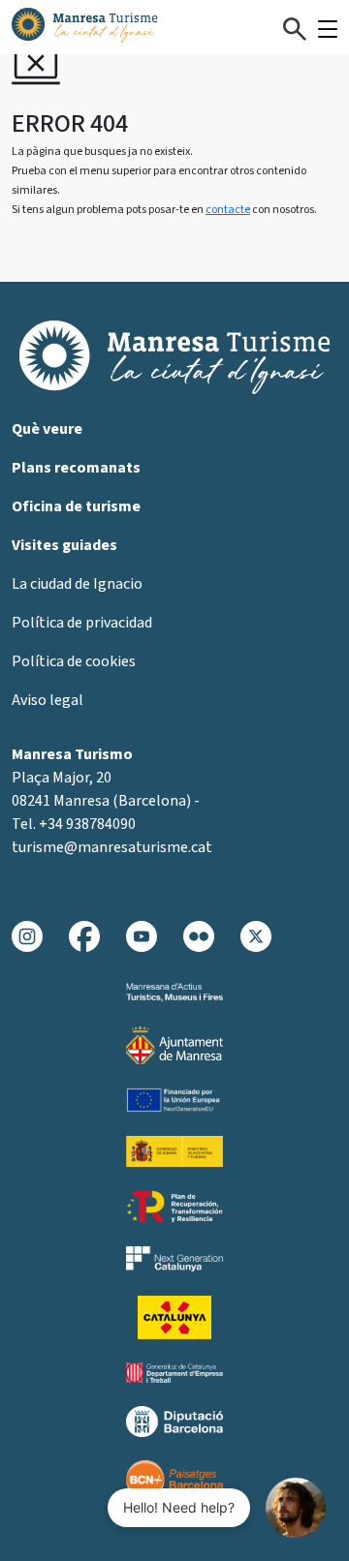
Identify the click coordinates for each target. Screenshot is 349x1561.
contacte (228, 209)
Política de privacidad (82, 622)
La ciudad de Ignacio (77, 584)
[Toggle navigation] (327, 29)
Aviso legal (47, 700)
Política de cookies (74, 661)
